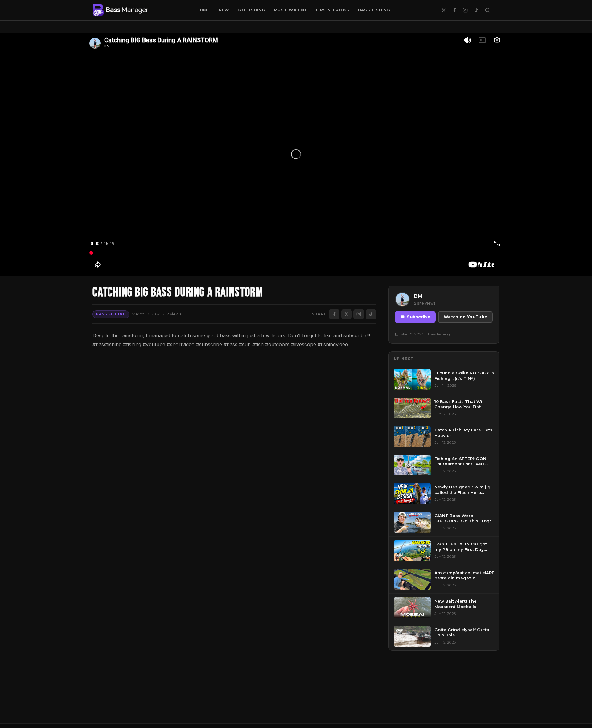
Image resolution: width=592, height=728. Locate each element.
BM (418, 296)
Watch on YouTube (465, 317)
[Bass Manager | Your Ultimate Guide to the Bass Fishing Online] (120, 10)
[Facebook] (454, 10)
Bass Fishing (374, 10)
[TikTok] (476, 10)
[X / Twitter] (443, 10)
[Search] (487, 10)
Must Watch (290, 10)
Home (203, 10)
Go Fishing (251, 10)
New (224, 10)
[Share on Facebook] (334, 314)
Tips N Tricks (332, 10)
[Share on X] (346, 314)
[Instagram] (465, 10)
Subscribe (418, 317)
